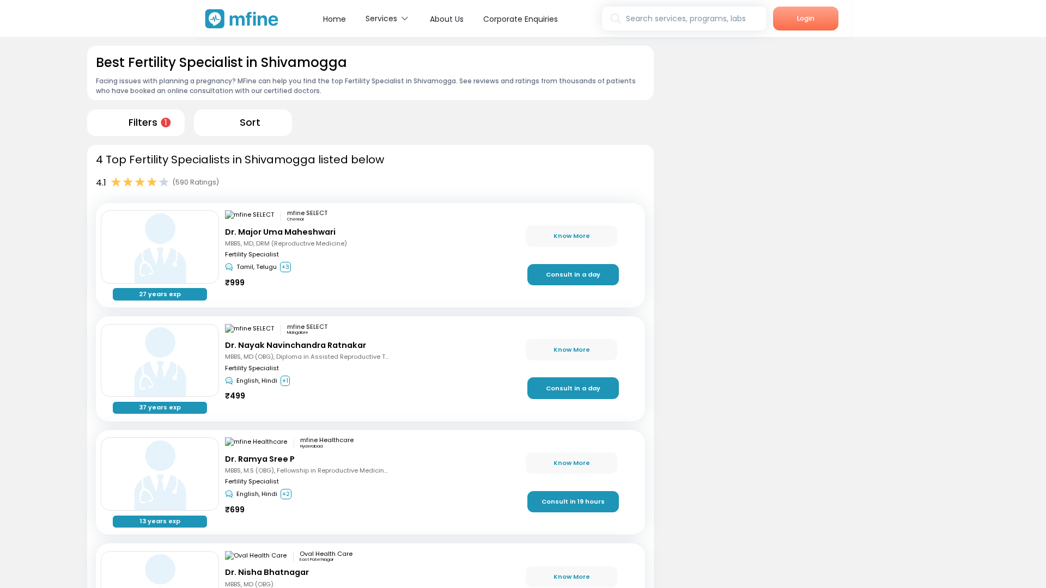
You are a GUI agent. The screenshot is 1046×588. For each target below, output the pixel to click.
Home (334, 19)
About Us (447, 19)
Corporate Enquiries (520, 19)
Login (805, 18)
